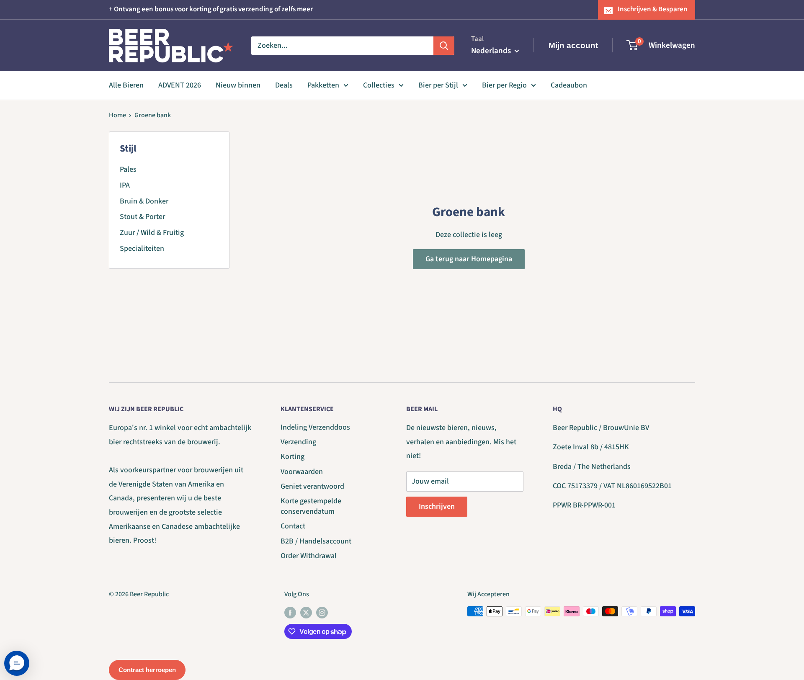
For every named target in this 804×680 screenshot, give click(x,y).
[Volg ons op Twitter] (306, 612)
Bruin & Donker (144, 201)
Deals (284, 85)
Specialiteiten (142, 248)
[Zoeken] (443, 45)
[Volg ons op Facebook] (290, 612)
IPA (125, 185)
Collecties (378, 85)
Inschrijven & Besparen (653, 9)
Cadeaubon (569, 85)
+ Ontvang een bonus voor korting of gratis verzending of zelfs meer (211, 9)
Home (117, 115)
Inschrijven (437, 506)
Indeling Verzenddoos (315, 427)
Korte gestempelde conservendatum (311, 506)
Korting (292, 456)
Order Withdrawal (309, 556)
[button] (16, 663)
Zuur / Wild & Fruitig (152, 232)
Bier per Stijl (438, 85)
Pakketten (323, 85)
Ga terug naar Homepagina (468, 259)
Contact (293, 526)
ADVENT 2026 (179, 85)
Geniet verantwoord (312, 486)
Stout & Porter (142, 216)
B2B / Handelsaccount (316, 541)
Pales (128, 169)
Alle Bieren (126, 85)
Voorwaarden (302, 471)
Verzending (298, 442)
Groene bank (152, 115)
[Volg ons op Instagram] (322, 612)
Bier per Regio (504, 85)
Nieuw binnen (238, 85)
